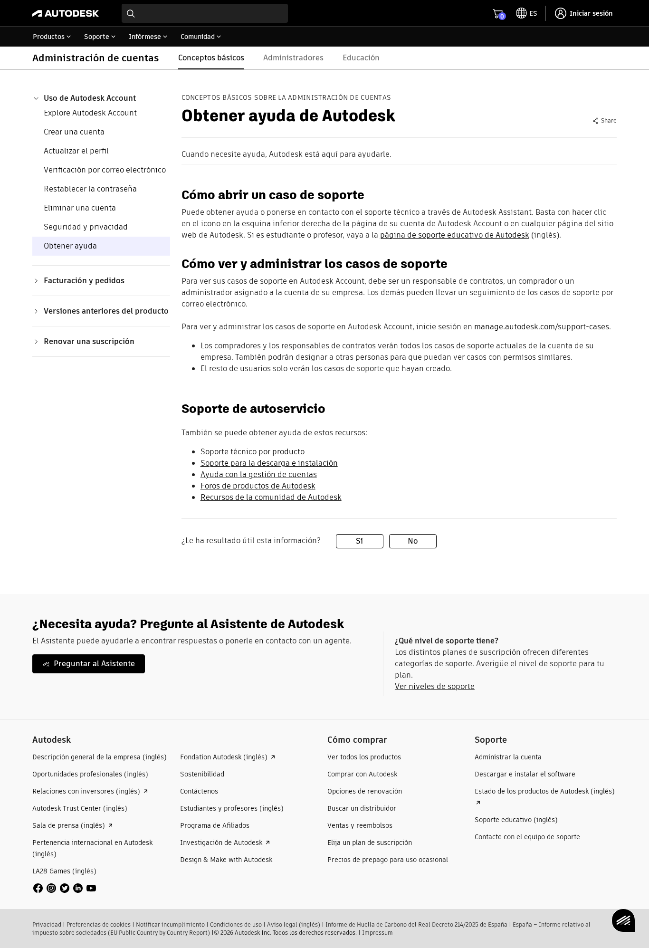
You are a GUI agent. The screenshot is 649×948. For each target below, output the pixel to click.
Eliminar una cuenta (80, 207)
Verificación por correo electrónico (105, 169)
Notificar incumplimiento (170, 924)
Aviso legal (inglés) (293, 924)
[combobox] (205, 13)
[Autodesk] (65, 13)
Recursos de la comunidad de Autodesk (271, 497)
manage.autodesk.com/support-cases (541, 326)
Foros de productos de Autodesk (257, 485)
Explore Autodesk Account (90, 112)
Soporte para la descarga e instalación (269, 463)
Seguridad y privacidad (86, 226)
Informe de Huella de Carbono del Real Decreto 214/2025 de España (416, 924)
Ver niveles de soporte (435, 686)
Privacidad (46, 924)
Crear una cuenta (74, 131)
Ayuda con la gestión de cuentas (258, 474)
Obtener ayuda (70, 245)
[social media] (64, 888)
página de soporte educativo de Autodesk (454, 235)
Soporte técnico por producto (252, 451)
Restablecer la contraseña (90, 188)
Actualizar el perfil (76, 150)
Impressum (377, 933)
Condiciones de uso (236, 924)
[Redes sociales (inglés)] (64, 887)
